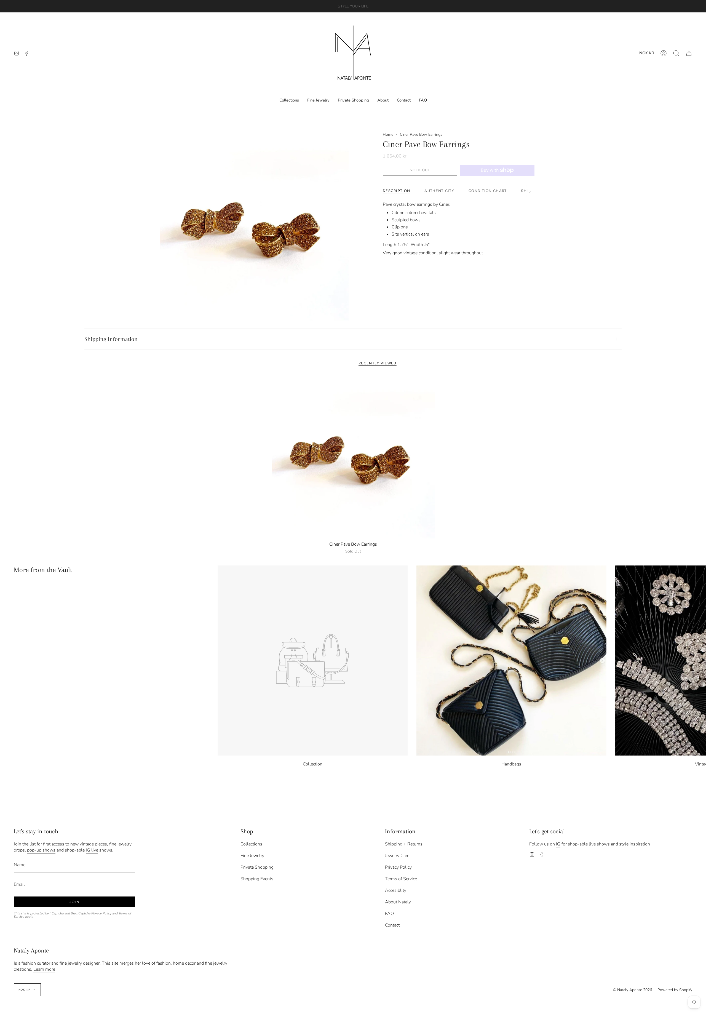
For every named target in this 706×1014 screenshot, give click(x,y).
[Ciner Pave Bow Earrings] (353, 456)
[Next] (697, 660)
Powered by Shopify (674, 989)
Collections (251, 844)
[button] (676, 53)
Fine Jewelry (252, 856)
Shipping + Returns (403, 844)
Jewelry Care (397, 856)
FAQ (389, 914)
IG (558, 844)
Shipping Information (111, 339)
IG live (92, 850)
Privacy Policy (101, 913)
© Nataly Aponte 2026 (632, 989)
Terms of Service (401, 879)
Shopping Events (256, 879)
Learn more (44, 969)
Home (388, 134)
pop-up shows (41, 850)
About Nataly (398, 902)
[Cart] (689, 53)
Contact (392, 925)
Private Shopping (257, 867)
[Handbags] (511, 660)
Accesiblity (395, 890)
